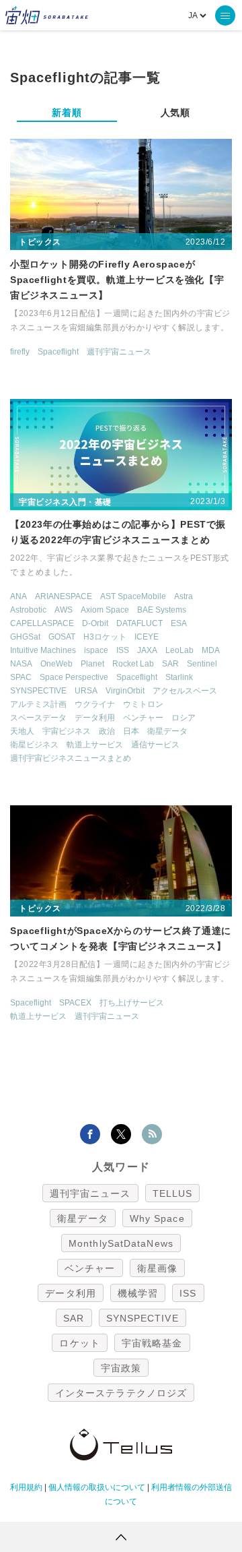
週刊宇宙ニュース (119, 351)
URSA (86, 690)
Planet (92, 664)
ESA (179, 623)
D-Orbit (95, 623)
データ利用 (95, 717)
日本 (131, 731)
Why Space (157, 1218)
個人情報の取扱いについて (96, 1487)
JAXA (147, 650)
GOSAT (61, 637)
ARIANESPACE (63, 596)
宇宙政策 (121, 1368)
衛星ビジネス (34, 744)
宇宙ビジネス (66, 731)
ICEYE (146, 637)
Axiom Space (105, 610)
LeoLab (179, 650)
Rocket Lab (133, 664)
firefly (20, 351)
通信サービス (155, 744)
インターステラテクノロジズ (121, 1393)
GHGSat (25, 637)
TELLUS (173, 1193)
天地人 (22, 731)
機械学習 (138, 1293)
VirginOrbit (125, 690)
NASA (21, 664)
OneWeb (56, 664)
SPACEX (75, 1002)
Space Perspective (74, 677)
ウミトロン (143, 704)
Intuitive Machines (43, 650)
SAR (170, 664)
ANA (18, 596)
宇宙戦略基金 (152, 1343)
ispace (96, 650)
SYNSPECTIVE (38, 690)
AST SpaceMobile (133, 596)
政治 (107, 731)
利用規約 (26, 1487)
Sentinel (202, 664)
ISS (122, 650)
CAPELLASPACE (42, 623)
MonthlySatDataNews (121, 1243)
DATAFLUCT (139, 623)
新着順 (66, 112)
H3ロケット (104, 637)
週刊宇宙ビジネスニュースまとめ (70, 758)
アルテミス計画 (38, 704)
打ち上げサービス (131, 1002)
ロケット (79, 1343)
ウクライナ (95, 704)
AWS (63, 610)
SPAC (21, 677)
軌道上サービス (95, 744)
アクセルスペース (185, 690)
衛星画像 (157, 1268)
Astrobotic (28, 610)
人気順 (175, 112)
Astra (183, 596)
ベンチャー (143, 717)
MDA (211, 650)
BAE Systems (161, 610)
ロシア (183, 717)
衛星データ (167, 731)
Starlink (179, 677)
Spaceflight (58, 351)
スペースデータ (38, 717)
